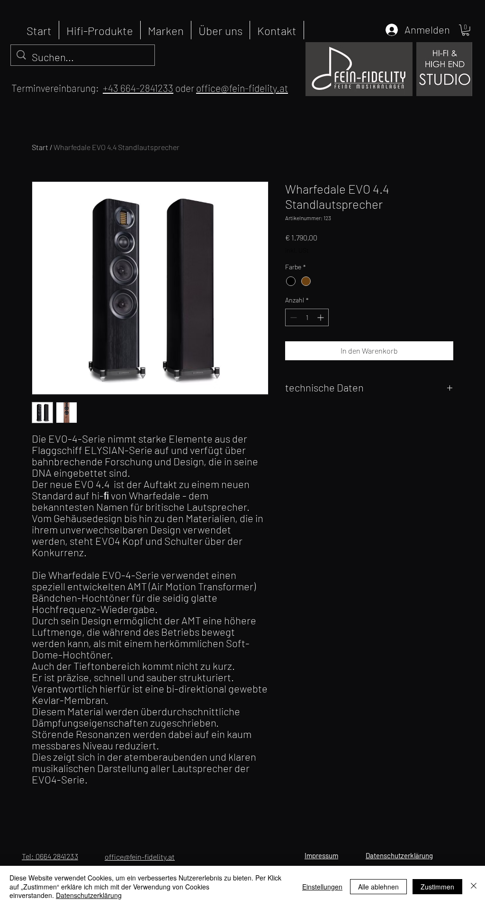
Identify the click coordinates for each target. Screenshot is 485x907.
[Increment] (321, 317)
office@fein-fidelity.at (242, 88)
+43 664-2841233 (138, 88)
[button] (465, 30)
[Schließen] (473, 886)
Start (40, 146)
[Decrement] (292, 317)
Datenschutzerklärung (89, 895)
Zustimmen (437, 886)
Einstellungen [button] (322, 886)
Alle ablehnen (378, 886)
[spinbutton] (306, 317)
